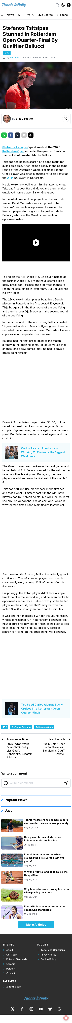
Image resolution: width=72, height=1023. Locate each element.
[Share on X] (17, 135)
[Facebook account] (22, 1009)
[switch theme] (63, 5)
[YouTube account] (41, 1009)
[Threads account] (59, 1009)
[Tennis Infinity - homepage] (13, 5)
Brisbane (62, 14)
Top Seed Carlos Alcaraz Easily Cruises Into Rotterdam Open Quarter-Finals (42, 708)
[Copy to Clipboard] (30, 135)
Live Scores (45, 14)
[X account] (13, 1009)
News (10, 14)
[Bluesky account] (50, 1009)
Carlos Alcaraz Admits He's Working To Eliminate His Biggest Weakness (43, 452)
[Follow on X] (65, 118)
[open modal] (69, 5)
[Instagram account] (31, 1009)
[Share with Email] (24, 135)
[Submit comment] (66, 783)
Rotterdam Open (13, 151)
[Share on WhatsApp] (4, 135)
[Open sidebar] (2, 15)
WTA (30, 14)
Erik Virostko (16, 57)
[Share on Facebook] (10, 135)
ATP (20, 14)
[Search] (57, 5)
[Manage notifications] (66, 1018)
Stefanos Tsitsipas (15, 147)
